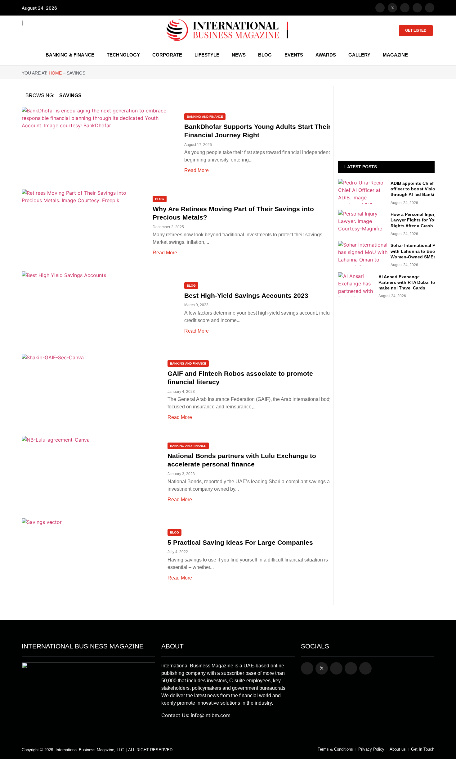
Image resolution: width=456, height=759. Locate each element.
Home (55, 72)
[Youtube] (417, 7)
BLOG (265, 54)
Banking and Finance (205, 116)
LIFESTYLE (206, 54)
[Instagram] (404, 7)
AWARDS (325, 54)
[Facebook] (380, 7)
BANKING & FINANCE (70, 54)
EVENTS (293, 54)
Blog (159, 199)
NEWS (239, 54)
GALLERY (359, 54)
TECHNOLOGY (123, 54)
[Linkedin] (429, 7)
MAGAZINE (395, 54)
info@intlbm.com (210, 715)
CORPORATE (167, 54)
